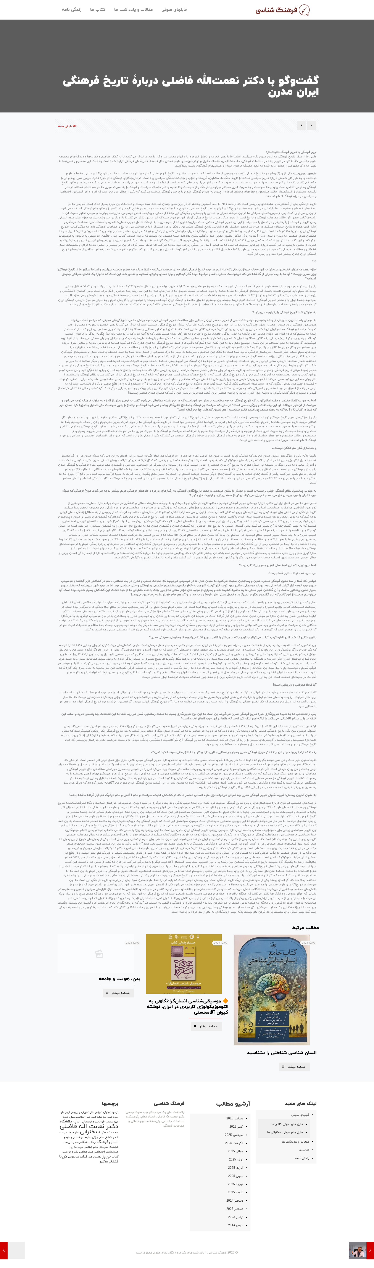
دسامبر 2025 (234, 1119)
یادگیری (103, 1162)
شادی (115, 1137)
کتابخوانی (73, 1157)
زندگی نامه (302, 1158)
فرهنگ (102, 1142)
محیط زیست (70, 1142)
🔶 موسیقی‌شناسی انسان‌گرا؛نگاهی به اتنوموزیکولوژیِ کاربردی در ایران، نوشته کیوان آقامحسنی (187, 1007)
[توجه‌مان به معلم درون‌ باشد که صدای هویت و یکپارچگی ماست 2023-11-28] (361, 1250)
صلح (108, 1137)
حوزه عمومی (112, 1122)
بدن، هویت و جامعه (119, 979)
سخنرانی (90, 1132)
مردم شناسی (91, 1147)
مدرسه (113, 1147)
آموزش (107, 1112)
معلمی (83, 1152)
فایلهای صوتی (300, 1115)
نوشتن (97, 1157)
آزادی (115, 1112)
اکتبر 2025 (236, 1127)
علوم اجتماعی (81, 1137)
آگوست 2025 (234, 1143)
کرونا (63, 1156)
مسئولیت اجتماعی (106, 1152)
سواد (71, 1133)
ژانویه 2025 (235, 1193)
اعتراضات (101, 1117)
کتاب (83, 1156)
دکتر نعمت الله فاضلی (89, 1126)
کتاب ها (304, 1150)
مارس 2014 (235, 1225)
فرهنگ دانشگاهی (88, 1142)
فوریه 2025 (235, 1184)
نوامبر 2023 (235, 1217)
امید (93, 1117)
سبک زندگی (106, 1132)
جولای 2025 (235, 1151)
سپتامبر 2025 (234, 1135)
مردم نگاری (77, 1147)
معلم (90, 1152)
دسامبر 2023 (234, 1209)
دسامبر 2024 (234, 1201)
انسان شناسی (83, 1117)
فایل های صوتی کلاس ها (287, 1124)
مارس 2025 (235, 1176)
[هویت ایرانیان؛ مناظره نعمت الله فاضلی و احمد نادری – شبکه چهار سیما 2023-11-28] (12, 1250)
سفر (77, 1132)
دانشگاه (66, 1121)
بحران (72, 1117)
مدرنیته (103, 1147)
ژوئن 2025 (236, 1160)
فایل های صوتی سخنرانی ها (285, 1132)
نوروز (106, 1156)
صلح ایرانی (98, 1137)
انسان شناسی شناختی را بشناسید (281, 1053)
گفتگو (113, 1161)
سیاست (63, 1132)
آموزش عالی (96, 1112)
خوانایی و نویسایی (93, 1122)
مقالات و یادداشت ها (295, 1142)
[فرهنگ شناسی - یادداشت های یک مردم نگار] (282, 9)
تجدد (65, 1117)
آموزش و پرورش (80, 1112)
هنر (90, 1157)
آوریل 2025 (235, 1168)
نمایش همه (66, 126)
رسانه (115, 1132)
